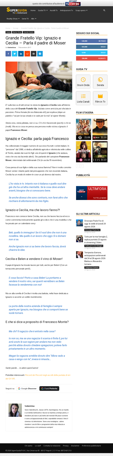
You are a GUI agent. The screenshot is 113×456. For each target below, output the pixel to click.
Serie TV (25, 18)
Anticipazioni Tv (66, 10)
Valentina (12, 47)
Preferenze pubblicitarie (91, 446)
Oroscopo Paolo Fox (92, 230)
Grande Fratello (28, 32)
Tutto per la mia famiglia (93, 246)
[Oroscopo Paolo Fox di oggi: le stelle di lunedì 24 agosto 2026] (79, 222)
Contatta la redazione (51, 446)
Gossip (15, 28)
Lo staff (38, 446)
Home (33, 10)
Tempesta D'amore (91, 267)
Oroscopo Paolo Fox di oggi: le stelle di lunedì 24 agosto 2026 (95, 224)
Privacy (65, 446)
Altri (32, 18)
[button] (104, 10)
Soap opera (80, 10)
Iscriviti (102, 58)
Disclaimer (75, 446)
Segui (103, 47)
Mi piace (102, 41)
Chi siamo (28, 446)
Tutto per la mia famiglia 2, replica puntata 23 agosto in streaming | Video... (95, 240)
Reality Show (12, 18)
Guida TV (42, 10)
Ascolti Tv (54, 10)
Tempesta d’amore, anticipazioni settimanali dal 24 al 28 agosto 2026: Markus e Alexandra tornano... (95, 258)
